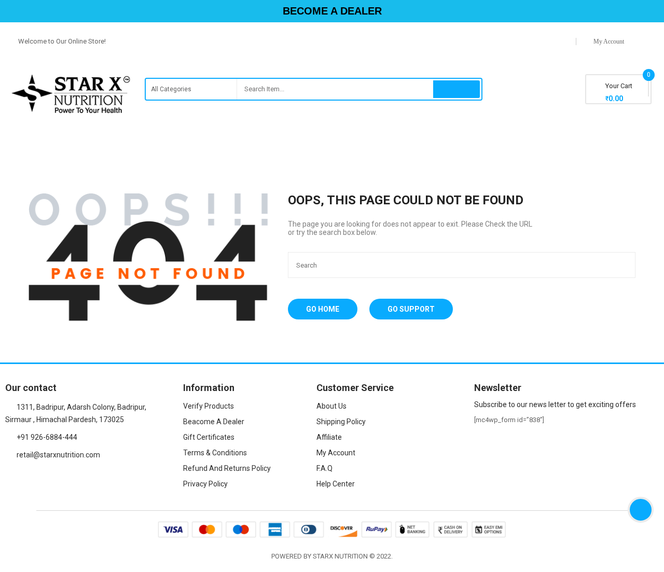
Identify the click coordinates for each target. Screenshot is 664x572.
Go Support (411, 309)
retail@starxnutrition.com (58, 455)
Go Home (322, 309)
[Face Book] (8, 479)
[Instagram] (26, 479)
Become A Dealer (332, 11)
